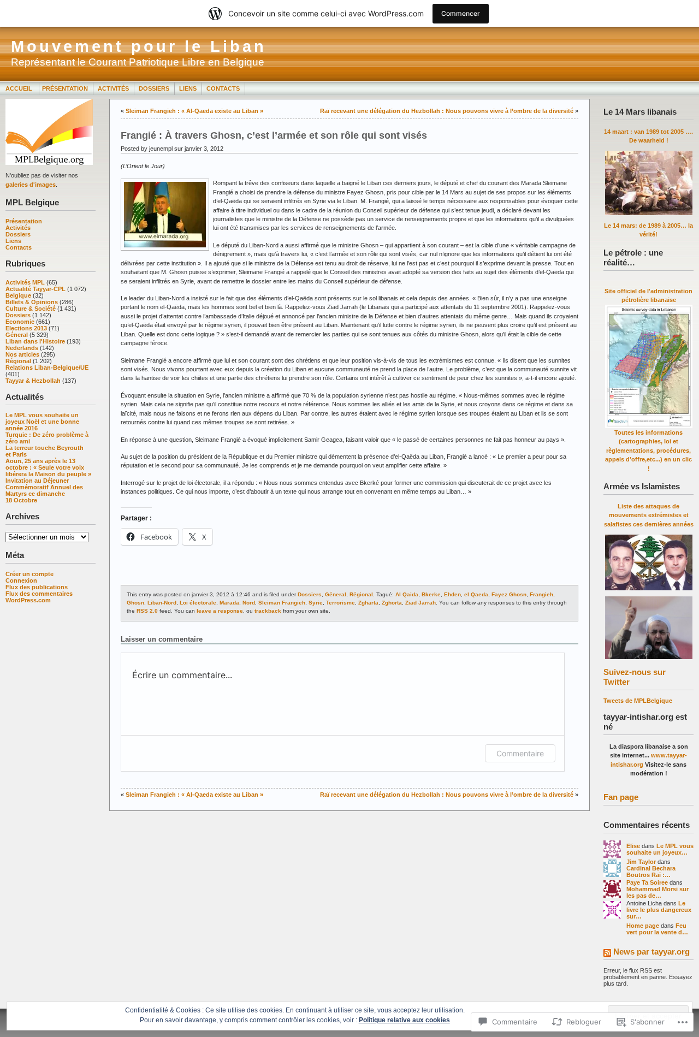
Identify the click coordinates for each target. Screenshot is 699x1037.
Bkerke (431, 594)
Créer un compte (29, 574)
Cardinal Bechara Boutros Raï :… (651, 871)
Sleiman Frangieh (281, 603)
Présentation (65, 88)
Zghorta (392, 603)
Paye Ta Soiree (647, 882)
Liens (188, 88)
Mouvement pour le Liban (138, 46)
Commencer (460, 13)
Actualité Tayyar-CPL (35, 289)
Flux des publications (36, 587)
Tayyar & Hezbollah (33, 380)
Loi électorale (198, 603)
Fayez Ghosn (508, 594)
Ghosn (135, 603)
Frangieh (541, 594)
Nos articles (22, 354)
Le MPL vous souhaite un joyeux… (660, 849)
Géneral (16, 334)
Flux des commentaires (39, 593)
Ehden (452, 594)
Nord (248, 603)
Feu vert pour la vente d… (657, 928)
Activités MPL (25, 282)
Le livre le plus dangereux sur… (658, 910)
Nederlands (21, 348)
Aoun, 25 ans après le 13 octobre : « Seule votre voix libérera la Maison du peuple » (48, 467)
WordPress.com (28, 600)
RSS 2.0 (147, 611)
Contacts (223, 88)
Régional (18, 361)
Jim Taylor (641, 861)
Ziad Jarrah (420, 603)
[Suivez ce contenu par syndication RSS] (607, 953)
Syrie (316, 603)
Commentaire (520, 753)
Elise (633, 846)
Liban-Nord (161, 603)
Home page (642, 925)
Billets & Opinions (31, 302)
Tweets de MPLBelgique (637, 700)
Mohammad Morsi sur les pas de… (657, 892)
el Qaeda (476, 594)
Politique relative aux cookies (404, 1020)
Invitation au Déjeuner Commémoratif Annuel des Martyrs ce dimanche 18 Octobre (44, 490)
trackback (267, 611)
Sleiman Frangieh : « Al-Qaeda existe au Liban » (194, 111)
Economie (19, 321)
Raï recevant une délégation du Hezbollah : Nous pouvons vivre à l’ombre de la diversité (446, 111)
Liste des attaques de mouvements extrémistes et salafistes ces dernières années (649, 515)
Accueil (19, 88)
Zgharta (368, 603)
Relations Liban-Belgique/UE (46, 367)
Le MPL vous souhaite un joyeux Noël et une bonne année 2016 (42, 421)
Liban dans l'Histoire (35, 341)
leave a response (220, 611)
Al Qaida (406, 594)
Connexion (21, 580)
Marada (229, 603)
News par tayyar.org (651, 951)
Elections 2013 (26, 328)
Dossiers (154, 88)
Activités (113, 88)
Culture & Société (30, 308)
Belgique (18, 295)
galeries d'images (30, 184)
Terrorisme (340, 603)
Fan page (620, 797)
